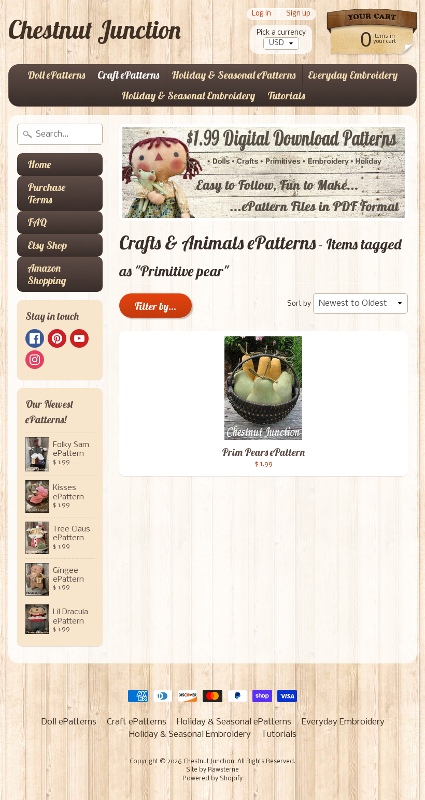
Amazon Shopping (46, 274)
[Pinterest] (57, 338)
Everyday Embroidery (353, 74)
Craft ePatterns (128, 74)
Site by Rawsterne (212, 770)
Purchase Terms (46, 193)
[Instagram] (34, 359)
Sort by (299, 304)
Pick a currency (281, 33)
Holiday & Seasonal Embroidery (188, 95)
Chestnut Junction (94, 29)
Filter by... (155, 306)
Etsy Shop (47, 245)
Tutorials (286, 95)
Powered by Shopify (212, 779)
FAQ (37, 222)
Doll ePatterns (56, 74)
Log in (261, 14)
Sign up (298, 14)
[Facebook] (34, 338)
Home (39, 164)
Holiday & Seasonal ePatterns (233, 74)
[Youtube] (79, 338)
